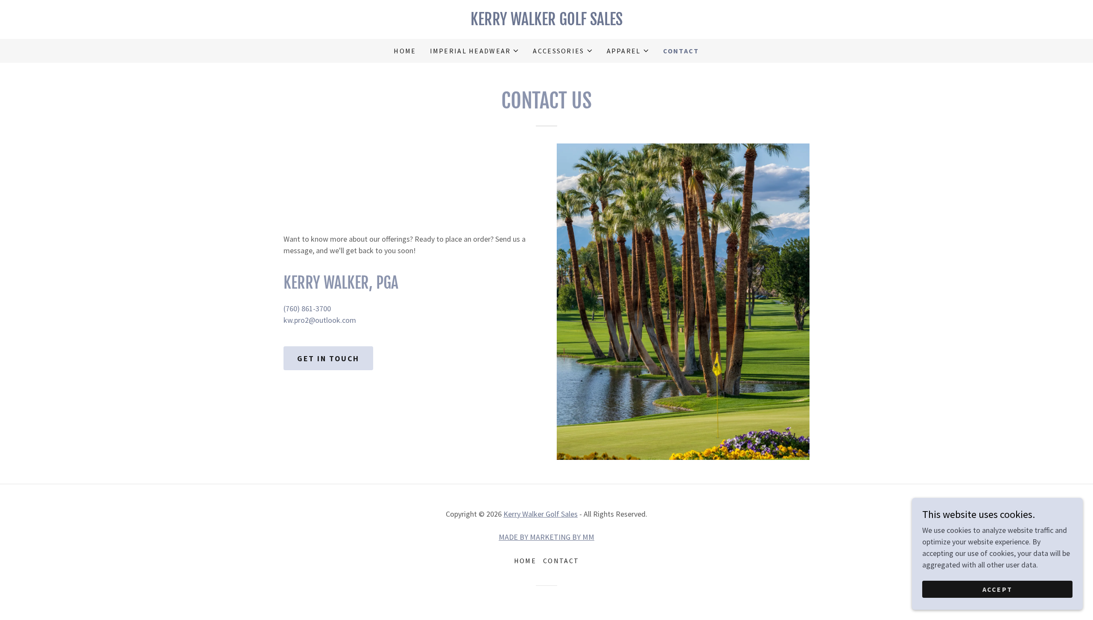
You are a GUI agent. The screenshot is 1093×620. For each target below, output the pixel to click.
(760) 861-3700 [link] (307, 308)
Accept (997, 589)
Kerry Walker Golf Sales (540, 514)
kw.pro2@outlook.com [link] (319, 320)
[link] (546, 22)
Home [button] (525, 560)
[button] (475, 51)
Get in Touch (328, 358)
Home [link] (405, 51)
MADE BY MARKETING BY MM (546, 537)
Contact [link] (681, 51)
